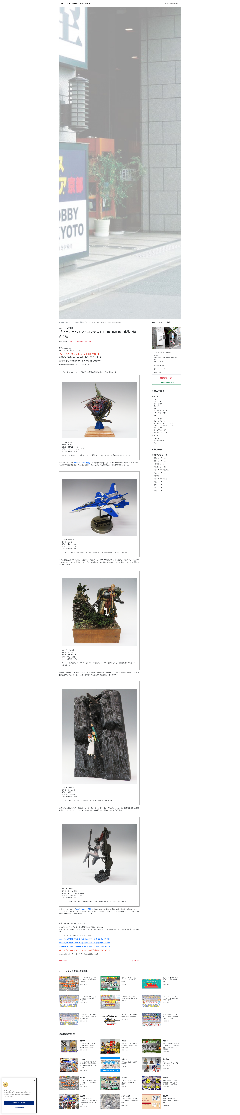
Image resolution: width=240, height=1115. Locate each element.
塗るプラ (157, 406)
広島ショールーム (160, 488)
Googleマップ (159, 362)
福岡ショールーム (160, 491)
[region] (19, 1096)
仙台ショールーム (160, 461)
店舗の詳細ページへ (166, 378)
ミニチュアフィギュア (161, 410)
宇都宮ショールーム (160, 464)
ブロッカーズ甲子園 (160, 432)
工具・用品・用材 (160, 413)
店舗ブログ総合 (63, 322)
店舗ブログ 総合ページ (159, 455)
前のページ (63, 961)
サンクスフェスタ (160, 421)
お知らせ (157, 438)
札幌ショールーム (160, 458)
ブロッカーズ (158, 401)
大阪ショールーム (160, 482)
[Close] (34, 1081)
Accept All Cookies (19, 1102)
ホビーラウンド (159, 428)
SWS (155, 408)
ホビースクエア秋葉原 (161, 470)
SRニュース (76, 3)
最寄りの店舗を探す (167, 382)
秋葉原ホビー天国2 (160, 467)
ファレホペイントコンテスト (82, 341)
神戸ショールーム (160, 485)
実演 (155, 443)
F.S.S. (156, 399)
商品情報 (155, 396)
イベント (71, 341)
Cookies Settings (19, 1107)
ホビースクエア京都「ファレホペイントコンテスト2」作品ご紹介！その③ (84, 946)
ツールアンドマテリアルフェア (164, 425)
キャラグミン (158, 404)
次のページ (136, 961)
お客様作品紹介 (159, 440)
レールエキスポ (159, 419)
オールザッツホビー (160, 430)
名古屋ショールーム (160, 476)
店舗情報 (155, 435)
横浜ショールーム (160, 473)
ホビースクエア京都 (76, 322)
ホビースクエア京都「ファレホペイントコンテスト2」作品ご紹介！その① (84, 939)
